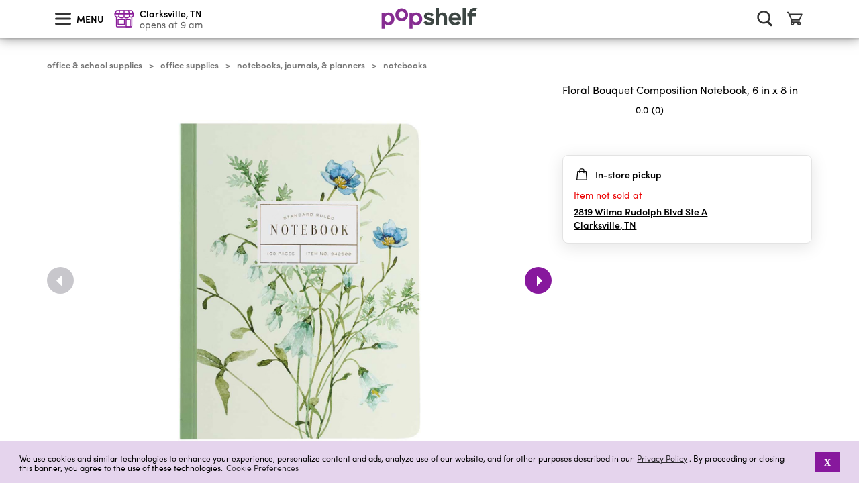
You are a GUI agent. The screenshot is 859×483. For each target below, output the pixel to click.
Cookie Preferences (262, 468)
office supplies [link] (189, 65)
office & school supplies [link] (94, 65)
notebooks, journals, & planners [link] (301, 65)
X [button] (827, 462)
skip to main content (6, 0)
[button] (806, 462)
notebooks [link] (405, 65)
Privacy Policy (662, 458)
